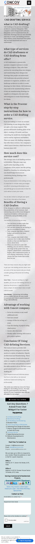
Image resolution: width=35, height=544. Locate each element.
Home (9, 487)
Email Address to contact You (12, 497)
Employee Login (10, 488)
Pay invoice (15, 487)
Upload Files (17, 490)
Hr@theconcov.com (17, 445)
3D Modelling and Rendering (16, 421)
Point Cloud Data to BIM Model (17, 425)
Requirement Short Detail (11, 502)
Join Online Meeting (23, 488)
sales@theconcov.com (16, 447)
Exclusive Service (12, 432)
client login (24, 487)
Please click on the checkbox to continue (15, 516)
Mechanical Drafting (13, 419)
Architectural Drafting (14, 417)
